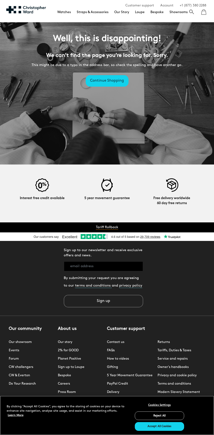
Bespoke (157, 12)
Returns (164, 342)
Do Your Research (22, 383)
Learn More (15, 415)
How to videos (118, 358)
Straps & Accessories (92, 12)
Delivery (113, 392)
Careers (64, 383)
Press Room (67, 392)
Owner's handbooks (173, 367)
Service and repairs (173, 358)
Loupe (140, 12)
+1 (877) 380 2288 (193, 5)
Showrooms (178, 12)
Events (14, 350)
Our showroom (20, 342)
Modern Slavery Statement (179, 392)
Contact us (115, 342)
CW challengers (21, 367)
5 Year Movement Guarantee (130, 375)
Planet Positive (69, 358)
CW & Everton (19, 375)
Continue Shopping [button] (107, 81)
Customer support (139, 5)
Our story (65, 342)
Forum (14, 358)
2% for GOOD (68, 350)
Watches (64, 12)
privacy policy (130, 285)
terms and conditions (93, 285)
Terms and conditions (174, 383)
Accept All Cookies (159, 426)
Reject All (159, 415)
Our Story (121, 12)
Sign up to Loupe (71, 367)
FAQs (111, 350)
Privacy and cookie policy (177, 375)
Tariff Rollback (107, 227)
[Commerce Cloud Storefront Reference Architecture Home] (26, 10)
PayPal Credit (117, 383)
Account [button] (166, 5)
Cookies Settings (159, 405)
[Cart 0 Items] (204, 10)
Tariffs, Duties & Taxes (174, 350)
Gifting (112, 367)
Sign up (103, 301)
